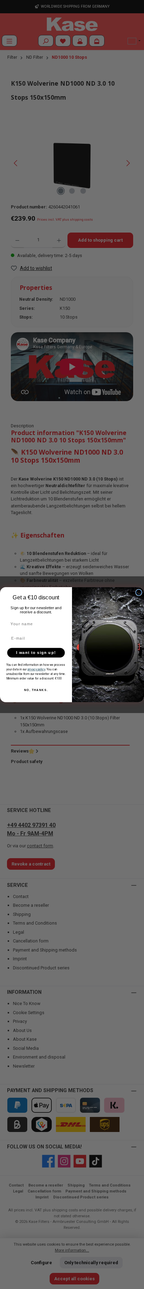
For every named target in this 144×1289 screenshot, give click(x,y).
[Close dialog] (139, 592)
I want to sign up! (36, 652)
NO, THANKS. (36, 690)
